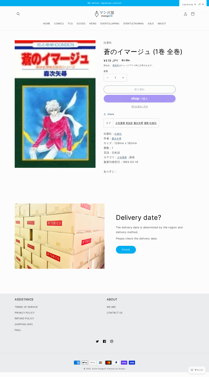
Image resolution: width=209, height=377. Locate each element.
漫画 (146, 123)
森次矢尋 (138, 123)
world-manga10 (99, 369)
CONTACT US (115, 312)
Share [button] (110, 114)
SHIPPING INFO (24, 324)
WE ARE (111, 307)
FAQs (18, 330)
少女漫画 (120, 123)
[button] (18, 14)
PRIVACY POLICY (24, 312)
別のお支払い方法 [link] (139, 106)
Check (126, 249)
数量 (106, 71)
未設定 (129, 123)
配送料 (116, 65)
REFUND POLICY (24, 318)
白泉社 (153, 123)
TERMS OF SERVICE (26, 307)
